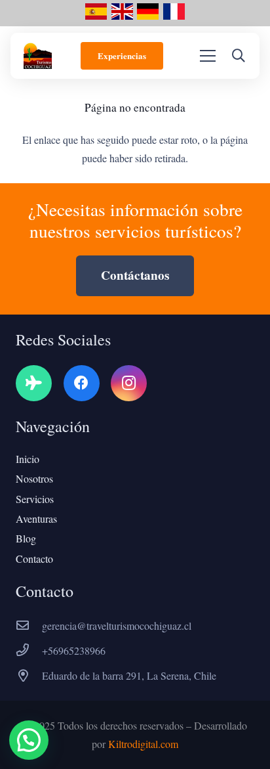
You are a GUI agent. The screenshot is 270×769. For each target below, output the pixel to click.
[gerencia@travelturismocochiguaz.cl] (29, 626)
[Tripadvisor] (34, 383)
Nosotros (34, 478)
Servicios (35, 499)
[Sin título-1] (122, 16)
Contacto (34, 558)
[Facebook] (82, 383)
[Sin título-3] (174, 16)
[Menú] (207, 55)
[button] (238, 55)
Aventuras (36, 518)
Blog (26, 538)
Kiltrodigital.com (143, 744)
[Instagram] (129, 383)
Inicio (27, 459)
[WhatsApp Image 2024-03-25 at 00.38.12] (38, 56)
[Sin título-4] (148, 16)
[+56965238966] (29, 651)
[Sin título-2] (96, 16)
